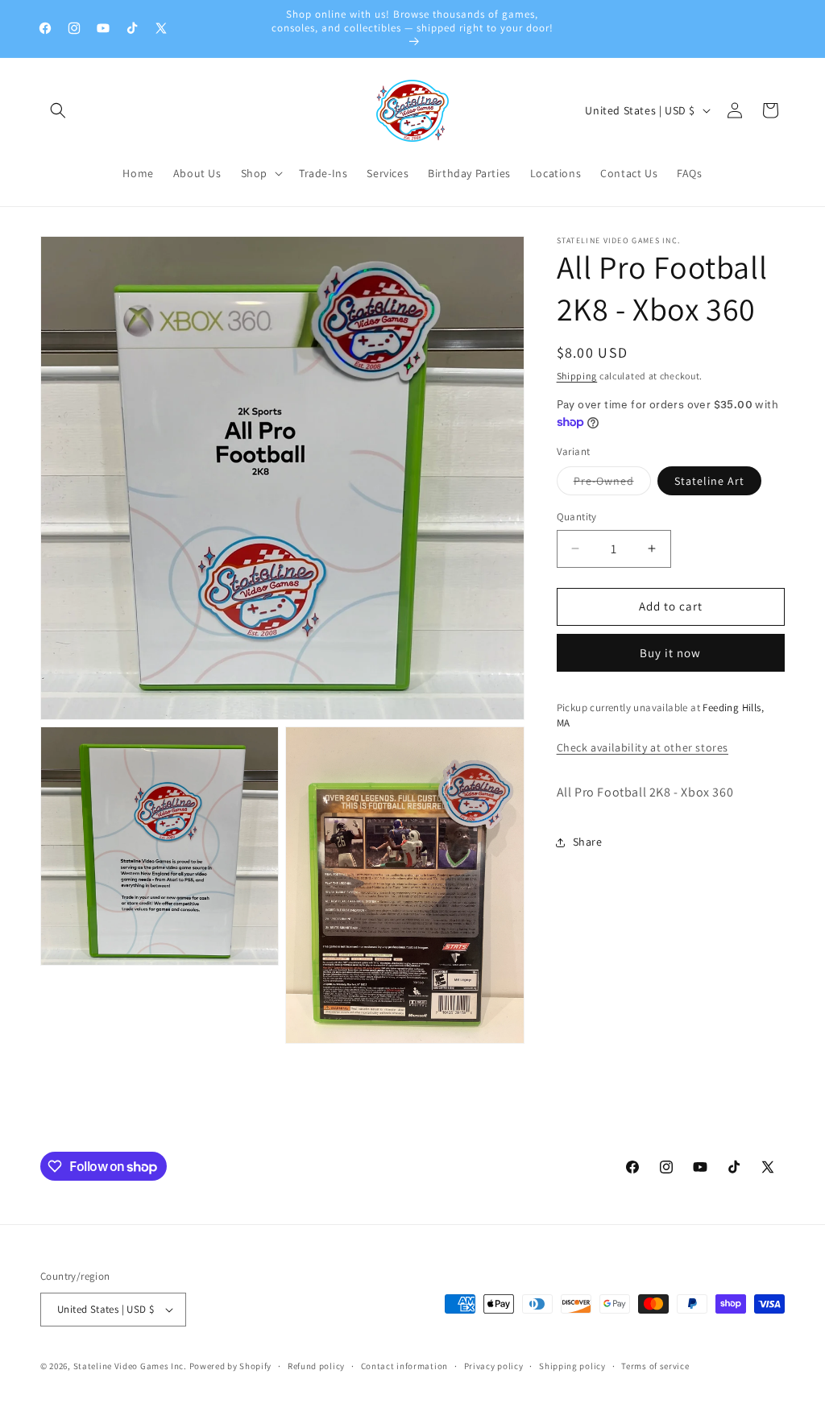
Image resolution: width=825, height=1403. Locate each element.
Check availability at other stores (642, 747)
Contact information (404, 1366)
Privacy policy (494, 1366)
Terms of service (655, 1366)
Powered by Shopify (230, 1366)
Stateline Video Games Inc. (130, 1366)
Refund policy (316, 1366)
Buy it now (670, 652)
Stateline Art (709, 481)
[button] (58, 110)
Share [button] (588, 841)
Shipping (577, 376)
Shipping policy (572, 1366)
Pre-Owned (612, 484)
